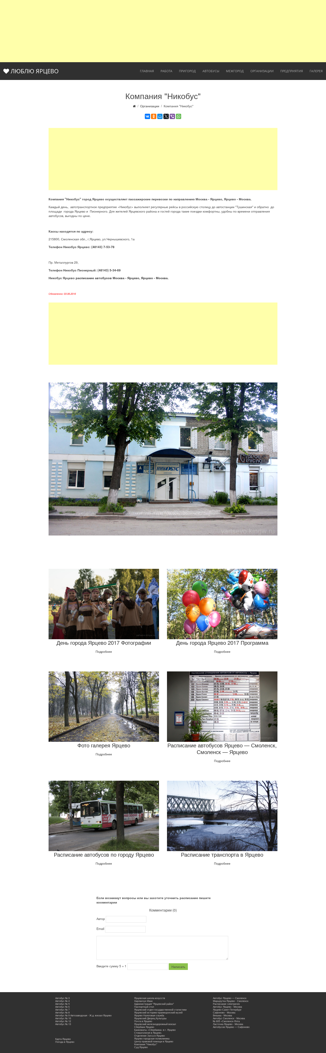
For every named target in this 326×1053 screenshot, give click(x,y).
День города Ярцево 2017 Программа (222, 642)
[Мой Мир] (160, 116)
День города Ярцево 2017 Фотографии (104, 642)
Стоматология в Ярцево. (148, 1032)
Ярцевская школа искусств (149, 998)
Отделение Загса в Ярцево (149, 1035)
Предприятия (291, 71)
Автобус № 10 (63, 1018)
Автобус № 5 (62, 1003)
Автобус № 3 (62, 998)
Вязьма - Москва (222, 1015)
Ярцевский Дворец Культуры (150, 1018)
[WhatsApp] (178, 116)
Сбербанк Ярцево (144, 1027)
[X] (166, 116)
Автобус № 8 (62, 1012)
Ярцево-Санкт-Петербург (227, 1009)
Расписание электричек (226, 1003)
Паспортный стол (144, 1006)
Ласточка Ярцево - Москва (228, 1024)
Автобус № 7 (62, 1009)
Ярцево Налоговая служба (149, 1015)
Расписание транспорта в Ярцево (222, 854)
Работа (166, 71)
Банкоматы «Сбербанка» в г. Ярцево (155, 1029)
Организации (262, 71)
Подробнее (104, 651)
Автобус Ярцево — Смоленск (229, 998)
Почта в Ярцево (143, 1021)
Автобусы (210, 71)
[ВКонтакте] (147, 116)
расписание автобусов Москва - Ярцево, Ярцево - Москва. (122, 278)
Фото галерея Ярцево (103, 745)
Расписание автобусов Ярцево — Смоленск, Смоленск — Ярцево (222, 748)
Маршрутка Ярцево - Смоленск (230, 1001)
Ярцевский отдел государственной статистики (160, 1009)
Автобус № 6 (62, 1006)
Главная (147, 71)
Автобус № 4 (62, 1001)
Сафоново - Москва (224, 1012)
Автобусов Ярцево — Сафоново (231, 1027)
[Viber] (172, 116)
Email (100, 928)
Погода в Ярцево (64, 1041)
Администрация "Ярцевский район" (154, 1003)
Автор (101, 918)
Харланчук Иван (143, 1001)
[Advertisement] (163, 31)
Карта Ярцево (63, 1039)
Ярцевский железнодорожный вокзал (155, 1024)
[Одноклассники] (153, 116)
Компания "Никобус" (145, 1044)
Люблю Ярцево (34, 71)
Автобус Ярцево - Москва (227, 1006)
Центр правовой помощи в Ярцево (153, 1041)
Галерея (316, 71)
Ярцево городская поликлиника (151, 1038)
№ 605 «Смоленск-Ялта (226, 1021)
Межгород (235, 71)
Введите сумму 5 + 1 (111, 966)
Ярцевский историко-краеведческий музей (158, 1012)
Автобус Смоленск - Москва (229, 1018)
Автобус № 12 (63, 1021)
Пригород (187, 71)
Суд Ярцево (141, 1047)
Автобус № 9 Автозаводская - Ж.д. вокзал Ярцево (83, 1015)
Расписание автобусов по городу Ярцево (104, 854)
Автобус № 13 (63, 1024)
